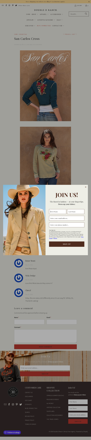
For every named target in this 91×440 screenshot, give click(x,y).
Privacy (55, 238)
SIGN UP (67, 244)
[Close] (85, 187)
